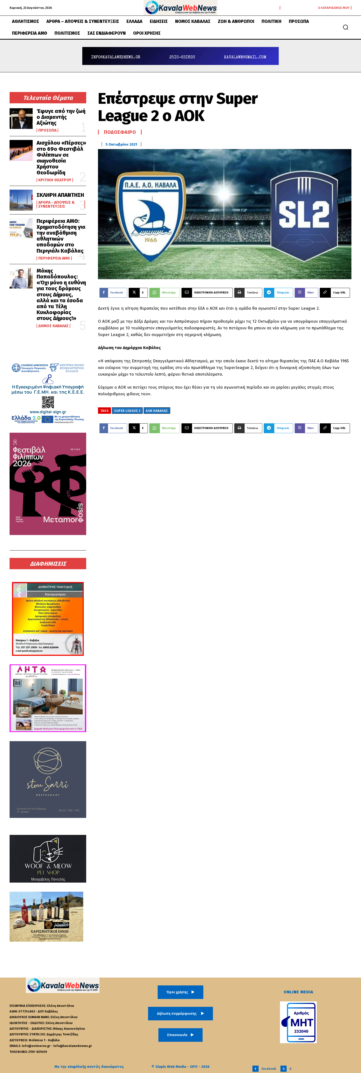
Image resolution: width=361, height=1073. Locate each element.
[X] (283, 1069)
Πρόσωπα (47, 130)
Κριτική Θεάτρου (54, 180)
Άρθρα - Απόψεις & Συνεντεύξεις (56, 204)
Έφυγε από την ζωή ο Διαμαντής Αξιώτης (61, 117)
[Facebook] (255, 1069)
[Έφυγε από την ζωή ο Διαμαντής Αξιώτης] (21, 118)
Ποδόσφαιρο (120, 132)
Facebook (269, 1069)
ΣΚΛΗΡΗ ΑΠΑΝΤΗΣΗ (60, 195)
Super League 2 (127, 411)
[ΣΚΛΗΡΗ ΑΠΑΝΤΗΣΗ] (21, 200)
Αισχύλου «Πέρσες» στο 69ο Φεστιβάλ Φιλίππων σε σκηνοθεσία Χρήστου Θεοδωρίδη (61, 157)
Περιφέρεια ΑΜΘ (54, 258)
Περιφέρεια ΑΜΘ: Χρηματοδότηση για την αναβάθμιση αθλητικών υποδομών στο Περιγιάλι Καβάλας (61, 236)
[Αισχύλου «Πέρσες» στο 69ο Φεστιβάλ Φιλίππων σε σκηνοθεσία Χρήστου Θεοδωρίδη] (21, 150)
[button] (345, 27)
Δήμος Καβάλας (53, 326)
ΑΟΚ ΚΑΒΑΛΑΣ (157, 411)
